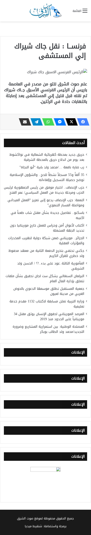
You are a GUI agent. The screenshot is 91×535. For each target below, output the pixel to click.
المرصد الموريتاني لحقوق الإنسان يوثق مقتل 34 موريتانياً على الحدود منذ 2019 (49, 316)
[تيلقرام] (35, 122)
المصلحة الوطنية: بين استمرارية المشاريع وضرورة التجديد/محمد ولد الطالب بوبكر (48, 329)
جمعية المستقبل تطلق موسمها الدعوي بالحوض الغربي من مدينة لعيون (48, 291)
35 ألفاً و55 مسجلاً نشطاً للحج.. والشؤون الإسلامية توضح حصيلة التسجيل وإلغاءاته (47, 177)
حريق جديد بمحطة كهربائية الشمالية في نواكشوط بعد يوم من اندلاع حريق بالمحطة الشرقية (46, 157)
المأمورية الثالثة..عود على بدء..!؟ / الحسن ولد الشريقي (50, 266)
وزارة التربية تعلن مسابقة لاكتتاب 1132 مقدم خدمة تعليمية (46, 303)
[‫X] (70, 122)
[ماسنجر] (58, 122)
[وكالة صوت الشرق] (45, 10)
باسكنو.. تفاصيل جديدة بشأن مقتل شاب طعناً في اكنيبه (47, 215)
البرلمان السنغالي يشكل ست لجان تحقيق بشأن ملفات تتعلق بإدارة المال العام (45, 278)
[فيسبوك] (82, 122)
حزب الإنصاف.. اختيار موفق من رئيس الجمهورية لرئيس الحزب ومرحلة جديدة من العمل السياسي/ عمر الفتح (44, 190)
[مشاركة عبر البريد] (23, 122)
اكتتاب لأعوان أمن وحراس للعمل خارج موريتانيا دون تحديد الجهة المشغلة (47, 228)
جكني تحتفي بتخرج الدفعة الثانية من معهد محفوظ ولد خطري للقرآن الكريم (46, 253)
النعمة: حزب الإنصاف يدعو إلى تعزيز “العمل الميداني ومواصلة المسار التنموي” (46, 202)
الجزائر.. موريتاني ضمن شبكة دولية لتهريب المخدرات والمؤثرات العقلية (46, 240)
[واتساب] (47, 122)
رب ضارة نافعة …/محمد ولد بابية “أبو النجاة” (51, 167)
